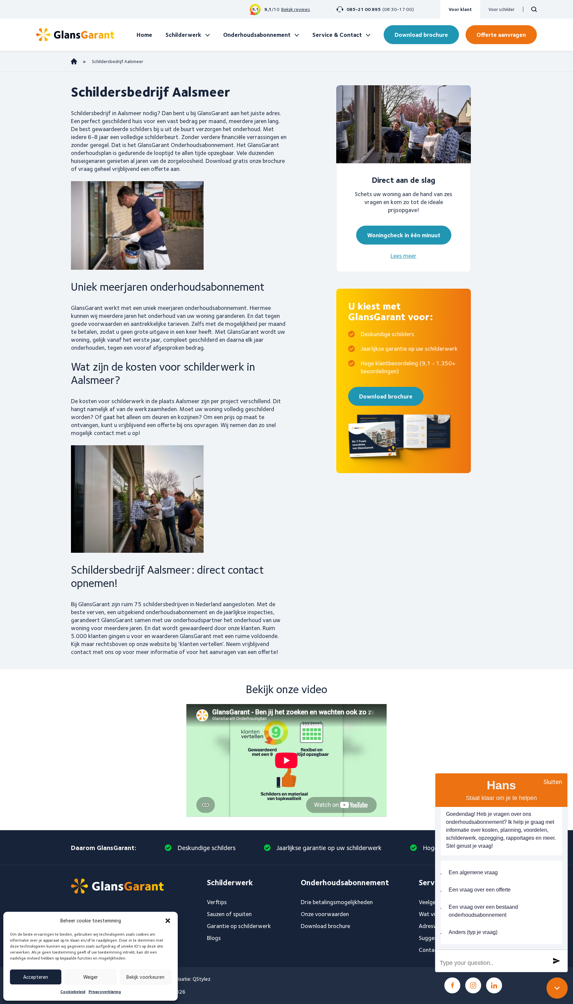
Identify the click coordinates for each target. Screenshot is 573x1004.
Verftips (217, 901)
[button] (167, 920)
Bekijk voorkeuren (145, 977)
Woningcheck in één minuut (403, 235)
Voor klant (460, 9)
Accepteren (35, 977)
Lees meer (403, 255)
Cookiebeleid (72, 991)
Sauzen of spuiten (229, 913)
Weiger (90, 977)
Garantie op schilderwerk (239, 925)
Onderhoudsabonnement (256, 34)
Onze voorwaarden (325, 913)
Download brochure (421, 34)
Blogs (214, 937)
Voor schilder (501, 9)
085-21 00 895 (364, 9)
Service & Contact (337, 34)
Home (144, 34)
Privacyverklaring (105, 991)
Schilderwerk (183, 34)
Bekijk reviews (295, 9)
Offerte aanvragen (501, 34)
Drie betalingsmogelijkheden (337, 901)
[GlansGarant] (75, 34)
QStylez (202, 979)
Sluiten (552, 782)
